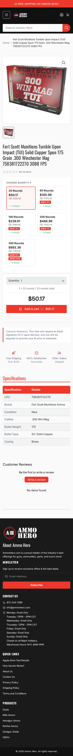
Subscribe (36, 585)
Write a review (36, 479)
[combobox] (36, 28)
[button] (10, 172)
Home (6, 42)
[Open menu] (6, 15)
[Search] (66, 28)
